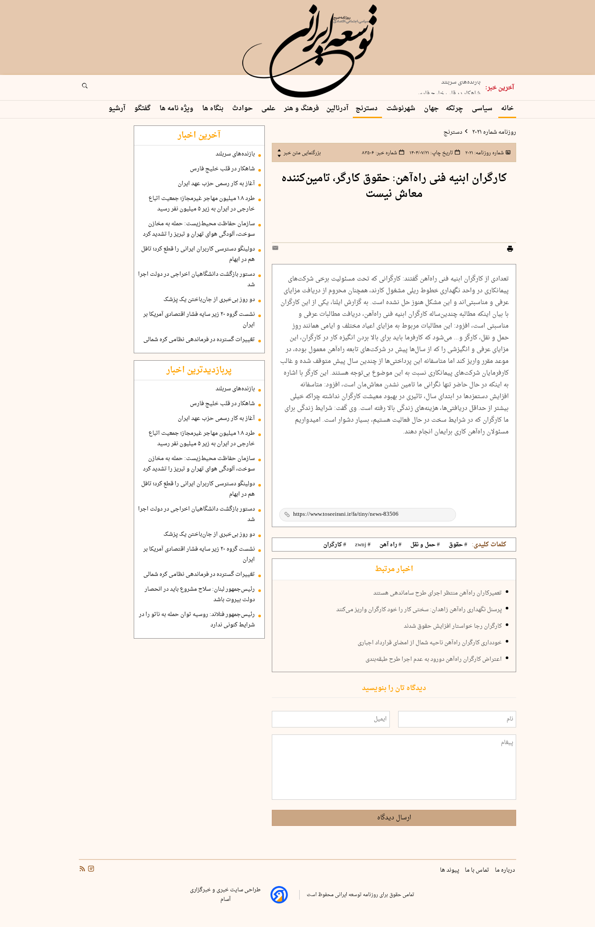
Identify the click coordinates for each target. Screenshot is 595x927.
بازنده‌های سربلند (235, 154)
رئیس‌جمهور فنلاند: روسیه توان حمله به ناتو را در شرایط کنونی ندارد (197, 619)
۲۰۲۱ (484, 153)
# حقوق (458, 545)
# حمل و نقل (425, 545)
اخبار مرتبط (394, 569)
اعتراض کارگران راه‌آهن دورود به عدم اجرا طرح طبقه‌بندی (433, 659)
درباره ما (505, 870)
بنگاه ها (213, 108)
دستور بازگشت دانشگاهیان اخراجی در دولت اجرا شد (196, 279)
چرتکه (455, 108)
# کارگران (334, 545)
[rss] (82, 869)
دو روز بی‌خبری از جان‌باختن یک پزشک (209, 299)
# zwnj (363, 545)
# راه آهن (390, 545)
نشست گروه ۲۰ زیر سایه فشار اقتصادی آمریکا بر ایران (199, 319)
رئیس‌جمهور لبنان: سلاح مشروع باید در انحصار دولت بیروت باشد (200, 594)
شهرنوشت (401, 108)
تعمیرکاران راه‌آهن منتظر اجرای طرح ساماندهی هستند (437, 593)
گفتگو (143, 108)
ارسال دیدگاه (394, 818)
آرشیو (117, 108)
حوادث (243, 108)
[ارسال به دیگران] (276, 250)
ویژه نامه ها (177, 108)
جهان (431, 108)
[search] (92, 88)
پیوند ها (450, 870)
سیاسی (483, 108)
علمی (269, 108)
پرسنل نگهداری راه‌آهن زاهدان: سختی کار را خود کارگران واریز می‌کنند (419, 610)
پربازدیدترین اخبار (199, 370)
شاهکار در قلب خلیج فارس (448, 91)
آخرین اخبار (199, 135)
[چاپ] (510, 250)
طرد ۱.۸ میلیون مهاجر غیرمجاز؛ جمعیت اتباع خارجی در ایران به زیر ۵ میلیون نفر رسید (202, 203)
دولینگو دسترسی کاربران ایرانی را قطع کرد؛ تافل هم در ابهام (198, 254)
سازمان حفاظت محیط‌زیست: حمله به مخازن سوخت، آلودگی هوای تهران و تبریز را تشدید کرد (199, 229)
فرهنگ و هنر (301, 108)
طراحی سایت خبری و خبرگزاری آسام (225, 894)
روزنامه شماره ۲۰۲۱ (493, 132)
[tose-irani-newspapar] (311, 51)
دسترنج (367, 108)
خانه (507, 108)
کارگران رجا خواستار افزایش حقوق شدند (453, 626)
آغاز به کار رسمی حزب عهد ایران (216, 184)
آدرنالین (337, 108)
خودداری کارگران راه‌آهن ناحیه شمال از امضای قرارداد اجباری (430, 643)
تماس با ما (477, 870)
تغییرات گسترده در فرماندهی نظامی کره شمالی (199, 340)
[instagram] (90, 869)
